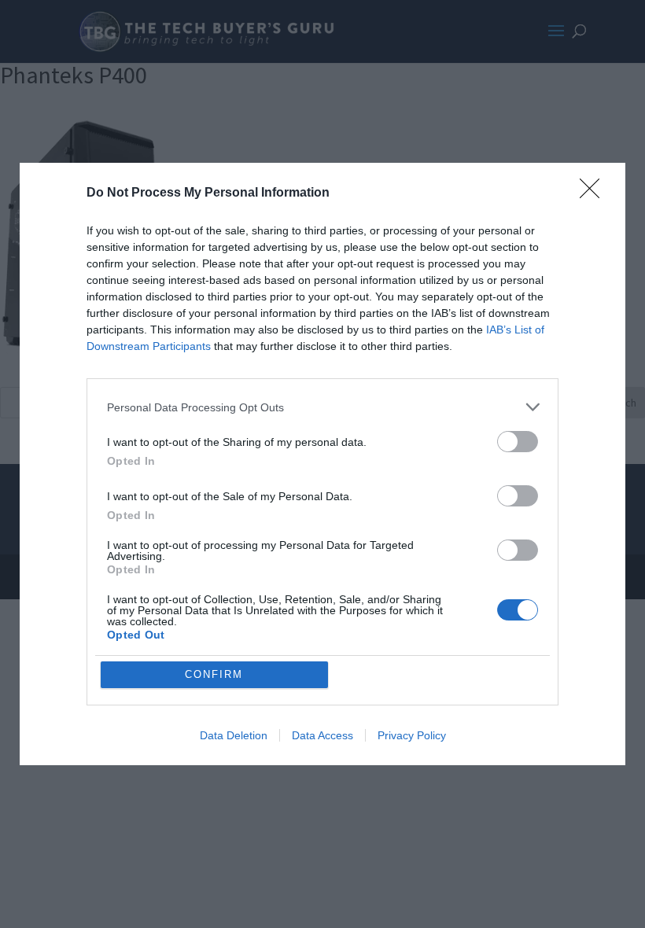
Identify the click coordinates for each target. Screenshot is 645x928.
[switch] (517, 441)
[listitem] (322, 407)
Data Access (322, 735)
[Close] (595, 193)
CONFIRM (214, 674)
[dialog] (322, 464)
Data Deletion (233, 735)
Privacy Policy (412, 735)
